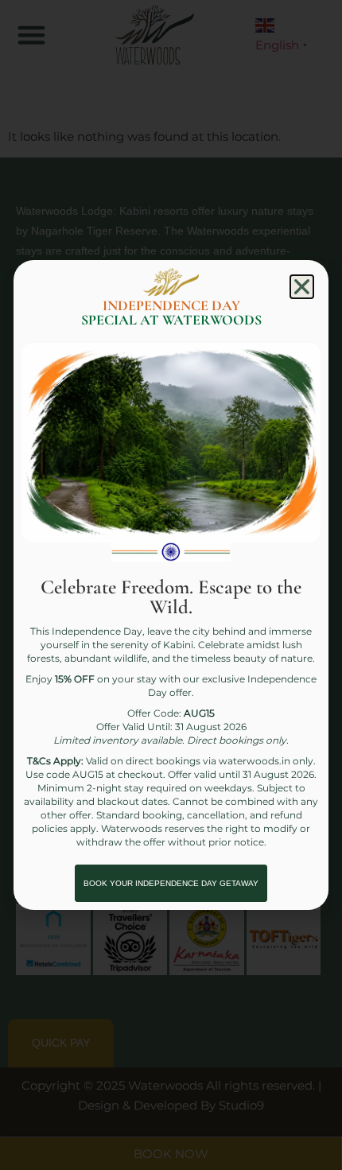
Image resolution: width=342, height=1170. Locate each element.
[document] (171, 585)
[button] (302, 286)
